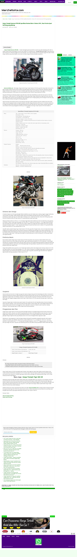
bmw (58, 189)
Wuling (17, 536)
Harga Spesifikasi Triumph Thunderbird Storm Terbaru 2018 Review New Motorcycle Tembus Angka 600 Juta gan (12, 462)
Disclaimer (19, 533)
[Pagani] (44, 532)
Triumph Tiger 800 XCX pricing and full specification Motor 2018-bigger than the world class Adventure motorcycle (12, 473)
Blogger (73, 546)
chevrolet (62, 189)
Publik (46, 1)
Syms (71, 194)
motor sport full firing (7, 397)
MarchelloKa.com (13, 10)
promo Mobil (8, 1)
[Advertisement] (28, 36)
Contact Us (17, 533)
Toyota (13, 536)
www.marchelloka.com (8, 88)
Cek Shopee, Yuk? (61, 1)
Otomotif (30, 1)
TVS (69, 192)
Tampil (8, 47)
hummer (62, 196)
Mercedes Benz (64, 194)
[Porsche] (51, 532)
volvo (59, 194)
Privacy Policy (13, 533)
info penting (71, 201)
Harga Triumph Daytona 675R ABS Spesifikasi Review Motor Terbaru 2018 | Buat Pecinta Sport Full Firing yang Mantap (12, 466)
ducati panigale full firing (8, 395)
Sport (41, 1)
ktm (68, 194)
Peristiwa (20, 1)
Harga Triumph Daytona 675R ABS (11, 49)
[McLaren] (30, 532)
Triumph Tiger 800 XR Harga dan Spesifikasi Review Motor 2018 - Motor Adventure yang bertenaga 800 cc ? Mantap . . (12, 470)
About (3, 533)
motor (11, 27)
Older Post (52, 516)
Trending (14, 1)
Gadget (35, 1)
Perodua (8, 536)
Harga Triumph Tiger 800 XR (33, 377)
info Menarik (66, 202)
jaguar (66, 192)
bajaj (58, 196)
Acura (4, 536)
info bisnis (65, 201)
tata (72, 192)
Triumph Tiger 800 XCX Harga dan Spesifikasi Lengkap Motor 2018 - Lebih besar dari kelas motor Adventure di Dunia (12, 477)
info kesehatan (61, 204)
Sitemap (30, 533)
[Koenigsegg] (37, 532)
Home (3, 1)
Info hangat (60, 202)
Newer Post (4, 516)
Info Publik (60, 201)
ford (71, 189)
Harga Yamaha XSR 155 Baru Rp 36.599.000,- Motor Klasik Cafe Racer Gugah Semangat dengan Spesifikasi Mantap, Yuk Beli (12, 442)
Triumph (15, 27)
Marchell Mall (52, 1)
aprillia (67, 189)
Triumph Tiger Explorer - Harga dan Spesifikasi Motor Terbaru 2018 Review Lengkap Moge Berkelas (12, 458)
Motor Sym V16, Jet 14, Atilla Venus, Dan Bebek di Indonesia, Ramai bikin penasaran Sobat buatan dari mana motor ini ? (12, 449)
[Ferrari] (23, 532)
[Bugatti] (5, 532)
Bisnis (25, 1)
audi (58, 192)
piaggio (62, 192)
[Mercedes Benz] (58, 532)
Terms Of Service (25, 533)
